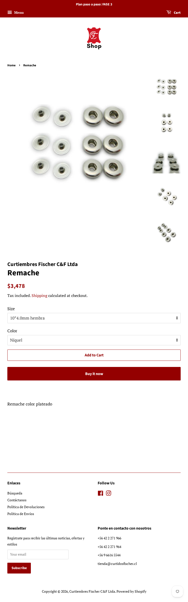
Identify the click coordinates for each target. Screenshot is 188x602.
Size (11, 308)
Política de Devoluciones (26, 506)
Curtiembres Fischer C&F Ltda (92, 591)
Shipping (39, 295)
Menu (18, 12)
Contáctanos (16, 500)
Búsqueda (14, 493)
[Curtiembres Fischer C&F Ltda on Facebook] (100, 494)
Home (11, 65)
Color (12, 331)
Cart (177, 12)
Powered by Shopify (131, 591)
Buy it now (94, 374)
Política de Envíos (20, 513)
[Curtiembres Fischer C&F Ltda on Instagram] (108, 494)
